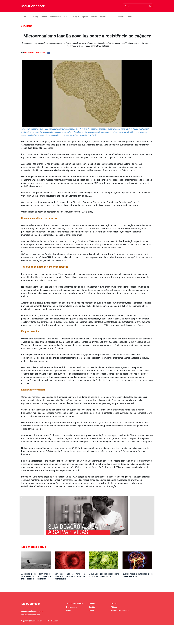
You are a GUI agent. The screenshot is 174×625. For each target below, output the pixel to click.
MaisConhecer (33, 6)
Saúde (66, 17)
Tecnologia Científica (39, 17)
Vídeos (111, 17)
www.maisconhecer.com (30, 615)
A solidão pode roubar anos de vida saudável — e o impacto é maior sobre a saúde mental (36, 576)
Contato (121, 17)
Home (25, 17)
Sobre (129, 17)
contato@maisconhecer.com (32, 611)
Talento (103, 17)
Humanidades (55, 17)
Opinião (85, 17)
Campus (76, 17)
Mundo (94, 17)
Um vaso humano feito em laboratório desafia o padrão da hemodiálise (70, 576)
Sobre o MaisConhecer (120, 611)
